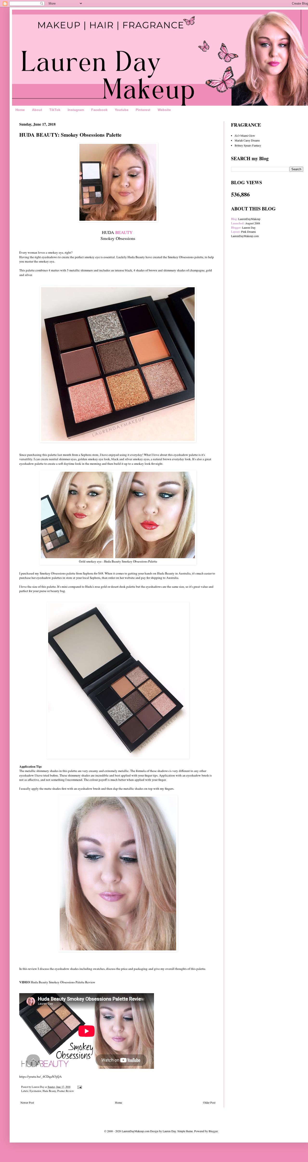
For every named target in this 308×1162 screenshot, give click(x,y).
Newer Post (27, 1102)
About (37, 110)
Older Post (209, 1102)
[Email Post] (79, 1087)
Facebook (99, 110)
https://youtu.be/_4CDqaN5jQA (40, 1076)
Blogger (213, 1131)
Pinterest (143, 110)
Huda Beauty (49, 1091)
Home (20, 110)
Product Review (65, 1091)
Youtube (121, 110)
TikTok (54, 110)
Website (164, 110)
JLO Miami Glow (245, 135)
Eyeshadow (35, 1091)
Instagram (76, 110)
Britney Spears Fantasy (248, 145)
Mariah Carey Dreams (247, 140)
